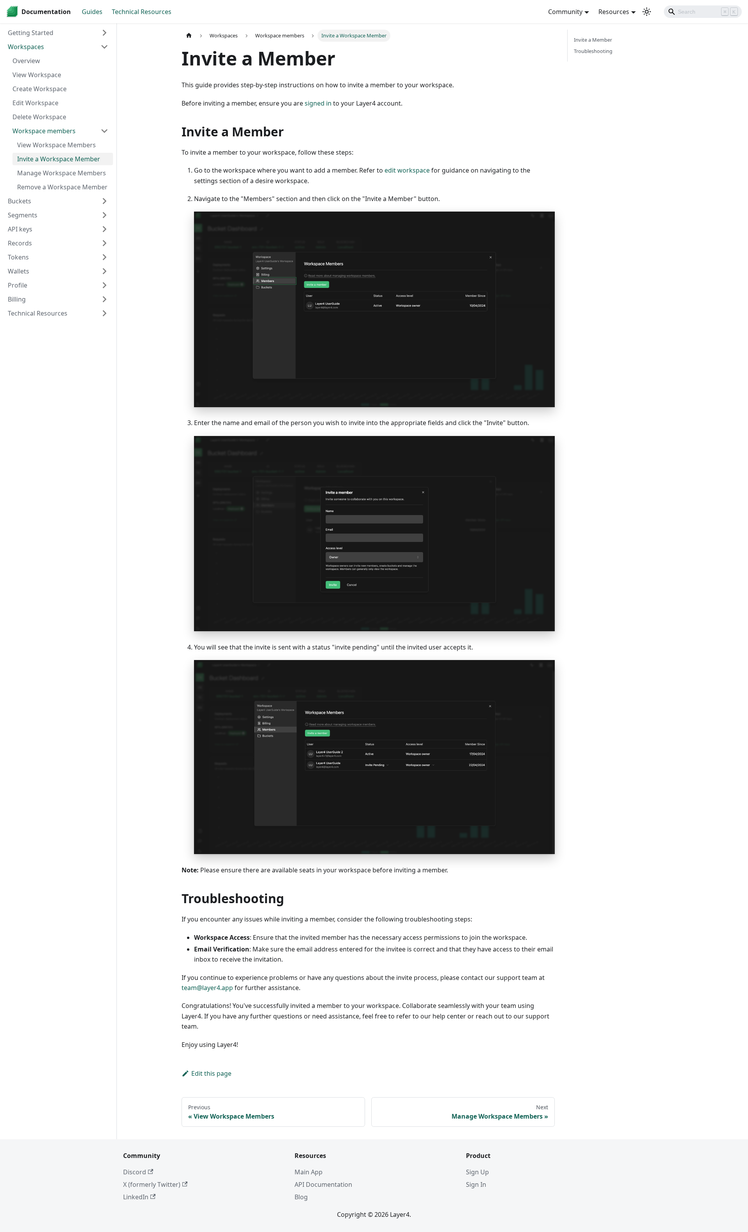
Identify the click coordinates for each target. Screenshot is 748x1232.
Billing (17, 299)
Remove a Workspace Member (62, 187)
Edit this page (211, 1073)
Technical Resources (141, 11)
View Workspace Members (56, 145)
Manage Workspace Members (61, 173)
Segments (22, 215)
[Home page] (189, 36)
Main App (309, 1172)
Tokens (18, 257)
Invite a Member (593, 39)
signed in (318, 103)
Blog (301, 1197)
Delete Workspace (39, 117)
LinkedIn (135, 1197)
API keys (20, 229)
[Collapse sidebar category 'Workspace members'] (104, 131)
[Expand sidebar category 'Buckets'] (104, 201)
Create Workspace (39, 89)
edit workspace (407, 170)
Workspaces (26, 46)
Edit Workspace (35, 103)
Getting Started (30, 32)
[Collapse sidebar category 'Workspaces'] (104, 47)
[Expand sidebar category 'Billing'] (104, 299)
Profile (17, 285)
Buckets (19, 201)
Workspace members (44, 131)
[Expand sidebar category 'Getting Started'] (104, 32)
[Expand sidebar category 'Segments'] (104, 215)
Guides (92, 11)
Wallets (18, 271)
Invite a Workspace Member (58, 159)
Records (20, 243)
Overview (26, 60)
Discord (134, 1172)
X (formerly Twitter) (151, 1184)
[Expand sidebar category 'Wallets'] (104, 271)
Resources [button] (613, 11)
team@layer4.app (207, 987)
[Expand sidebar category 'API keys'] (104, 229)
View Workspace (36, 75)
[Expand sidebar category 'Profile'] (104, 285)
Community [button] (565, 11)
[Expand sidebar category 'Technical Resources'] (104, 313)
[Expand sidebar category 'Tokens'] (104, 257)
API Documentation (323, 1184)
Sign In (476, 1184)
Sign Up (477, 1172)
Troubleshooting (593, 51)
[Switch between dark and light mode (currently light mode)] (646, 11)
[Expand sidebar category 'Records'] (104, 243)
